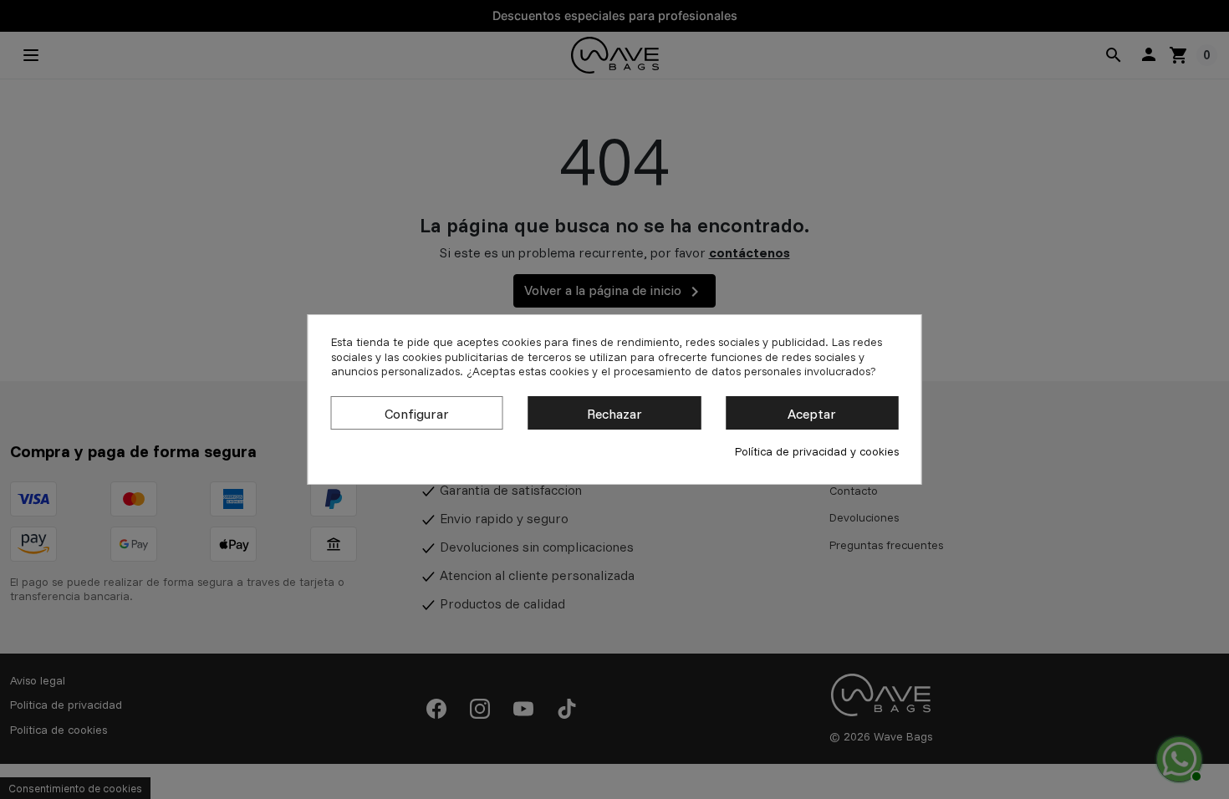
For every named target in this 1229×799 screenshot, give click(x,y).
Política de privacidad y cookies (817, 452)
